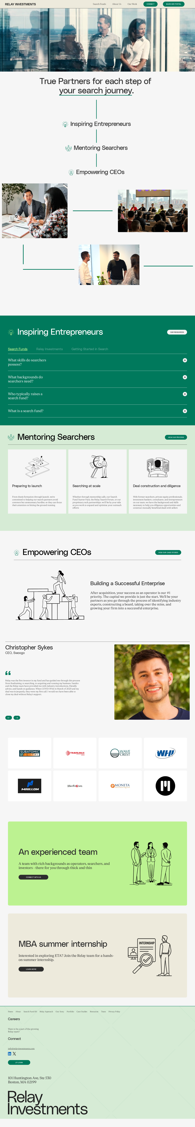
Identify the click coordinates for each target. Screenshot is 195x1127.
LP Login (19, 1062)
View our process (176, 437)
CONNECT (150, 4)
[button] (99, 4)
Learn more (31, 969)
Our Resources (177, 332)
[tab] (17, 349)
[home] (20, 4)
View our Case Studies (168, 552)
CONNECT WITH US (33, 877)
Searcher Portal (173, 4)
